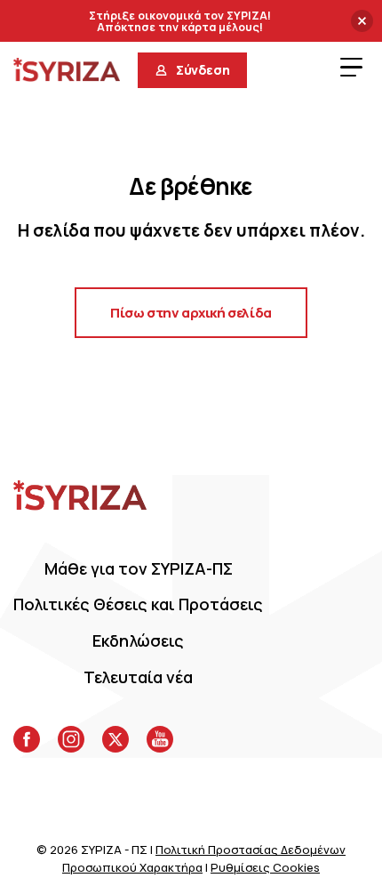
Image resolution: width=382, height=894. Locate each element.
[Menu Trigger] (351, 66)
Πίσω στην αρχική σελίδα (191, 312)
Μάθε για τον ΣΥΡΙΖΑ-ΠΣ (138, 568)
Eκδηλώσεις (138, 640)
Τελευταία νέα (138, 677)
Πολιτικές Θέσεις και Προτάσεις (138, 604)
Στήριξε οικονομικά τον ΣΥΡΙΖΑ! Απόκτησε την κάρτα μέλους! (180, 22)
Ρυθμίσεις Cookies (265, 867)
